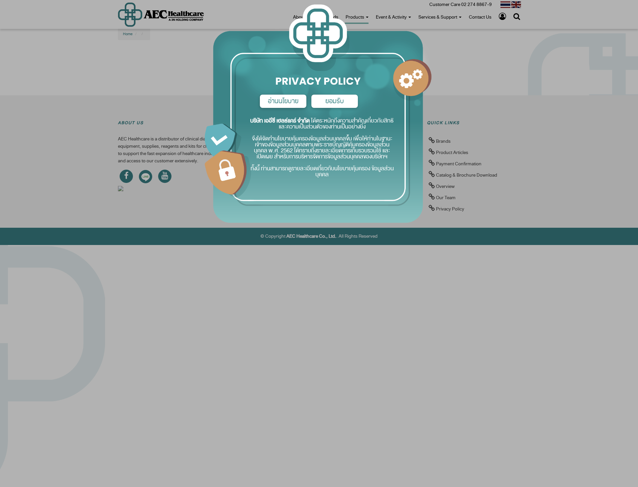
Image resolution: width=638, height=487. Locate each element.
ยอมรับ (334, 101)
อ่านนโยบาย (283, 101)
